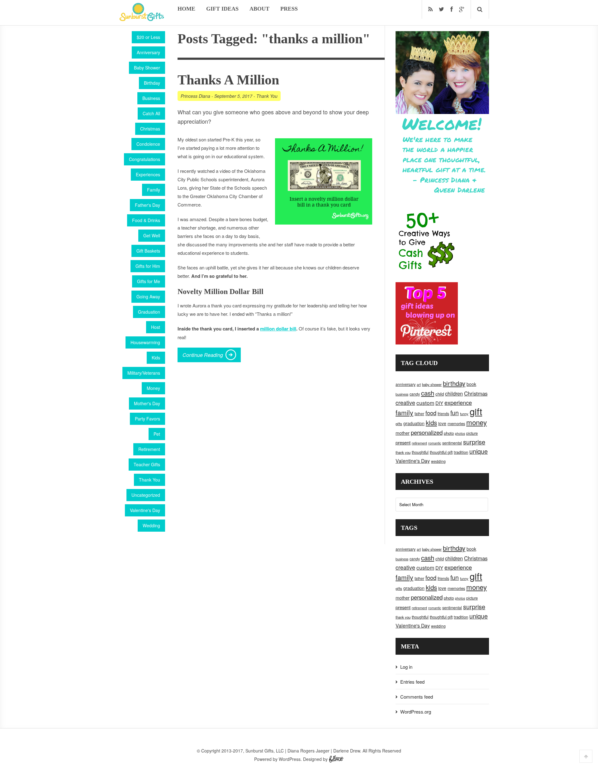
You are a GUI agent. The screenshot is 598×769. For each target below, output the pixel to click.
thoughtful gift (441, 452)
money (476, 422)
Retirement (149, 449)
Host (155, 327)
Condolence (148, 144)
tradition (461, 452)
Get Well (151, 235)
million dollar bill (278, 328)
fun (454, 412)
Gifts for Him (147, 266)
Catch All (151, 113)
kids (431, 422)
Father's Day (147, 205)
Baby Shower (147, 67)
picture (472, 433)
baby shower (432, 384)
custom (425, 402)
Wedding (151, 525)
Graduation (149, 312)
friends (443, 413)
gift (476, 411)
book (471, 384)
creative (405, 402)
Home (186, 9)
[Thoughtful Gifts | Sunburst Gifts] (141, 19)
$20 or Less (148, 37)
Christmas (150, 129)
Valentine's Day (145, 510)
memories (456, 423)
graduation (414, 423)
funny (464, 413)
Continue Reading (203, 354)
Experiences (148, 174)
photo (449, 433)
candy (415, 393)
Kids (156, 357)
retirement (419, 442)
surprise (474, 441)
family (404, 412)
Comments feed (416, 696)
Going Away (148, 296)
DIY (439, 403)
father (419, 413)
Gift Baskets (148, 251)
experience (458, 402)
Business (151, 98)
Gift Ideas (222, 9)
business (402, 394)
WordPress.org (415, 711)
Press (289, 9)
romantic (434, 443)
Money (153, 388)
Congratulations (144, 159)
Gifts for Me (148, 281)
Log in (406, 666)
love (442, 423)
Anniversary (148, 52)
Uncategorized (145, 495)
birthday (454, 383)
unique (478, 451)
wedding (438, 461)
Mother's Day (147, 403)
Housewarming (145, 342)
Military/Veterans (143, 373)
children (454, 393)
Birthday (152, 83)
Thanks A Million (228, 80)
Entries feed (412, 681)
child (439, 394)
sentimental (452, 443)
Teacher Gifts (147, 464)
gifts (399, 423)
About (259, 9)
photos (460, 433)
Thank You (149, 480)
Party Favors (147, 418)
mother (403, 433)
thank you (403, 452)
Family (153, 190)
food (430, 413)
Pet (157, 434)
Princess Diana (195, 96)
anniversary (405, 384)
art (419, 384)
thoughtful (420, 452)
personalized (427, 432)
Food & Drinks (146, 220)
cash (427, 392)
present (403, 442)
